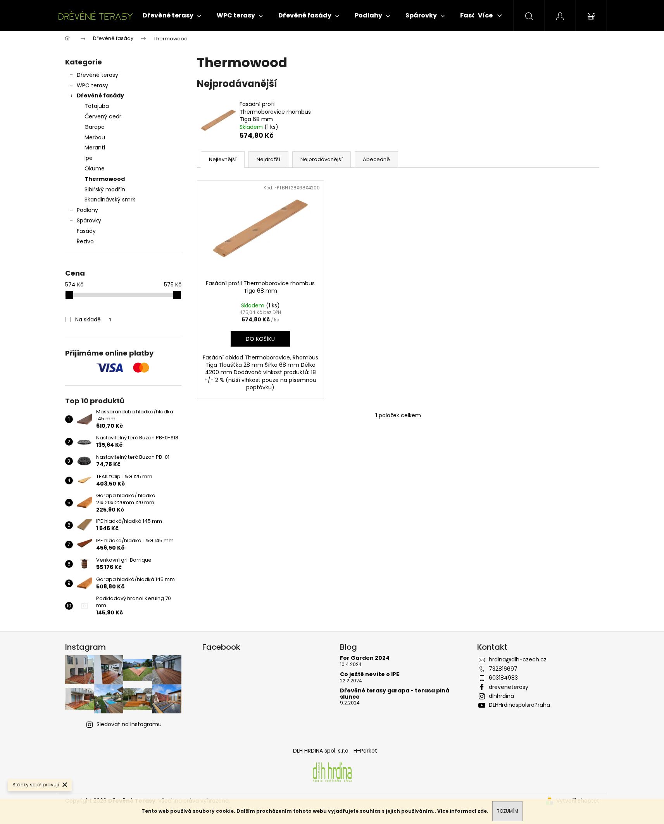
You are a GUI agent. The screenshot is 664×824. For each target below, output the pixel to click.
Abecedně (376, 159)
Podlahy (87, 210)
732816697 (503, 669)
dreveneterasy (508, 687)
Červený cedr (103, 116)
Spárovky (89, 220)
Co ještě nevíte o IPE (369, 674)
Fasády (86, 231)
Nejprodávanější (321, 159)
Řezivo (85, 241)
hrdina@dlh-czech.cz (518, 659)
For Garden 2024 (365, 658)
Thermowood (105, 179)
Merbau (95, 137)
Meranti (95, 147)
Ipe (89, 158)
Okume (95, 168)
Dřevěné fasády (100, 95)
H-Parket (365, 751)
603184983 (503, 678)
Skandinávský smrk (110, 199)
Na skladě (93, 319)
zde (482, 811)
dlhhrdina (501, 696)
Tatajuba (97, 106)
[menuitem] (172, 15)
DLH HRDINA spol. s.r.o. (321, 751)
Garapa (95, 127)
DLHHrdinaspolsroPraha (519, 705)
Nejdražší (268, 159)
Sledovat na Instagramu (129, 724)
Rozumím (507, 811)
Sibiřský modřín (105, 189)
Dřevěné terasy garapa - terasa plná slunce (394, 694)
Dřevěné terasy (97, 75)
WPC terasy (92, 85)
